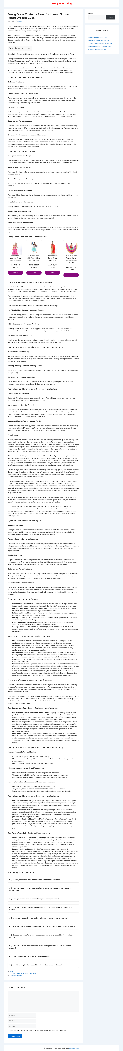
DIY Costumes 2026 (16, 975)
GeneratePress (74, 1048)
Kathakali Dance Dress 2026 (98, 40)
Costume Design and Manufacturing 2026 (23, 973)
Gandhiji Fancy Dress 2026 (97, 49)
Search (90, 14)
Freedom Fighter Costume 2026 (99, 46)
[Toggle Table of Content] (27, 48)
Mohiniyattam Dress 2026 (97, 37)
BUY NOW (15, 273)
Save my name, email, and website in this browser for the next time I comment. (38, 1030)
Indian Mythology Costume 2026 (100, 43)
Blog (11, 971)
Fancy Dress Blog (61, 3)
